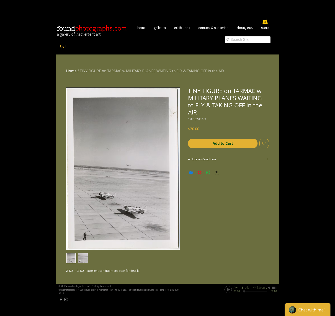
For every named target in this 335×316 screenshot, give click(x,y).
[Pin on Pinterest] (199, 172)
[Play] (228, 289)
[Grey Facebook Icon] (61, 299)
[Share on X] (217, 172)
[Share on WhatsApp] (208, 172)
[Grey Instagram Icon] (66, 299)
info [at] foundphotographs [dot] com (146, 289)
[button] (265, 21)
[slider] (274, 288)
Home (71, 70)
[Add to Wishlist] (264, 143)
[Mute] (269, 287)
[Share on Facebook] (191, 172)
